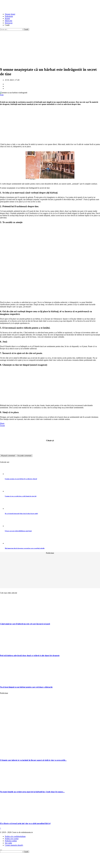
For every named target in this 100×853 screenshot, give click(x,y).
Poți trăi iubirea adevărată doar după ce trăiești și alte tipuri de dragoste (30, 655)
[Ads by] (33, 179)
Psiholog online (11, 841)
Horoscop (8, 23)
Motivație (8, 21)
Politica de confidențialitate (15, 836)
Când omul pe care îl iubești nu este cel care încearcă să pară (25, 624)
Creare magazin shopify (14, 845)
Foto (2, 95)
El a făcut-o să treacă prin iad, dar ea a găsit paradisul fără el (25, 823)
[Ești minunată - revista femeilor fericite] (18, 10)
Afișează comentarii (8, 456)
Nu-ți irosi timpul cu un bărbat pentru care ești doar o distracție (26, 687)
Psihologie (9, 16)
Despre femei (10, 14)
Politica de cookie (12, 839)
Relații (7, 18)
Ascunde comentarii (24, 456)
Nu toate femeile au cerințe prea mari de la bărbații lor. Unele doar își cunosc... (32, 792)
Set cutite (8, 843)
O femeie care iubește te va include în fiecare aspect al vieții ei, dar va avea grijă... (33, 760)
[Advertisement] (50, 48)
